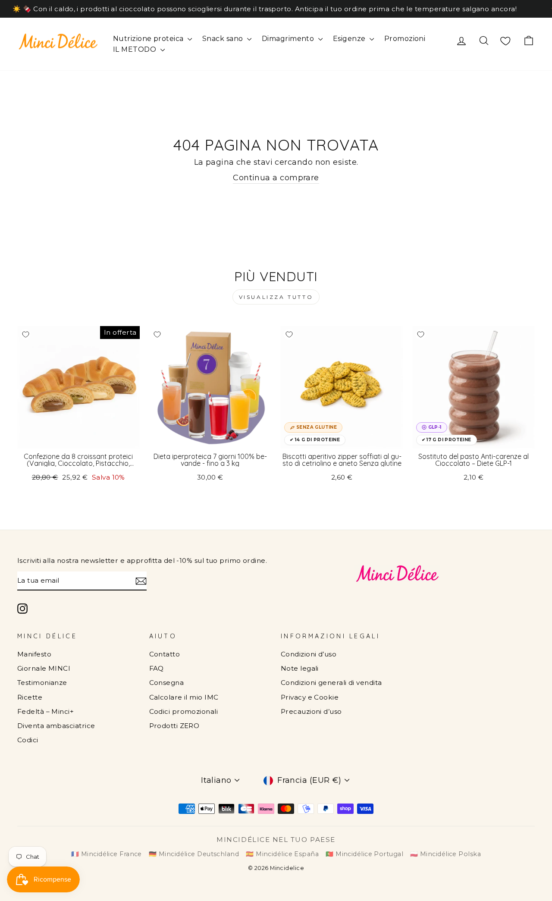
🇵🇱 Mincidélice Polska (445, 854)
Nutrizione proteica (149, 39)
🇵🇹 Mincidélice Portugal (364, 854)
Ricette (29, 697)
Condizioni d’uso (308, 654)
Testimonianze (42, 682)
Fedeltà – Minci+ (45, 711)
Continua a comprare (276, 177)
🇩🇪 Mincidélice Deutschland (194, 854)
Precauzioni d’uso (311, 711)
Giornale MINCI (43, 668)
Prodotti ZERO (174, 726)
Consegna (166, 682)
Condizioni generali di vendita (331, 682)
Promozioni (405, 39)
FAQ (156, 668)
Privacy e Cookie (310, 697)
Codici (27, 740)
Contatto (164, 654)
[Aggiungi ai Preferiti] (25, 334)
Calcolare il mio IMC (184, 697)
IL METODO (135, 49)
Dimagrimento (289, 39)
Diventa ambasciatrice (56, 726)
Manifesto (34, 654)
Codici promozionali (183, 711)
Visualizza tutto (276, 297)
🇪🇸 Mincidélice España (282, 854)
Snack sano (223, 39)
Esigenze (350, 39)
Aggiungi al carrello (78, 438)
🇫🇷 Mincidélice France (106, 854)
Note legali (300, 668)
